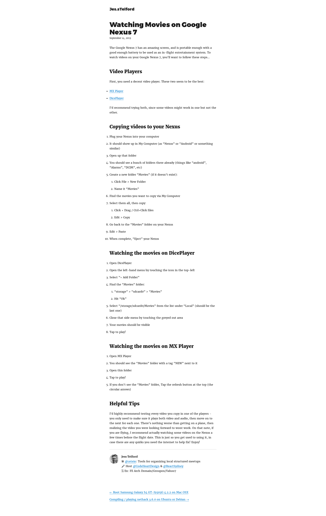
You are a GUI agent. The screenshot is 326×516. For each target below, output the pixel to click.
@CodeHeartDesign (146, 466)
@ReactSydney (173, 466)
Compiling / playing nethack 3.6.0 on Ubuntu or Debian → (149, 499)
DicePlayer (117, 98)
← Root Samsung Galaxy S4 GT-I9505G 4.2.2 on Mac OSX (149, 492)
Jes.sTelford (122, 9)
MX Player (116, 91)
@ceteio (130, 461)
